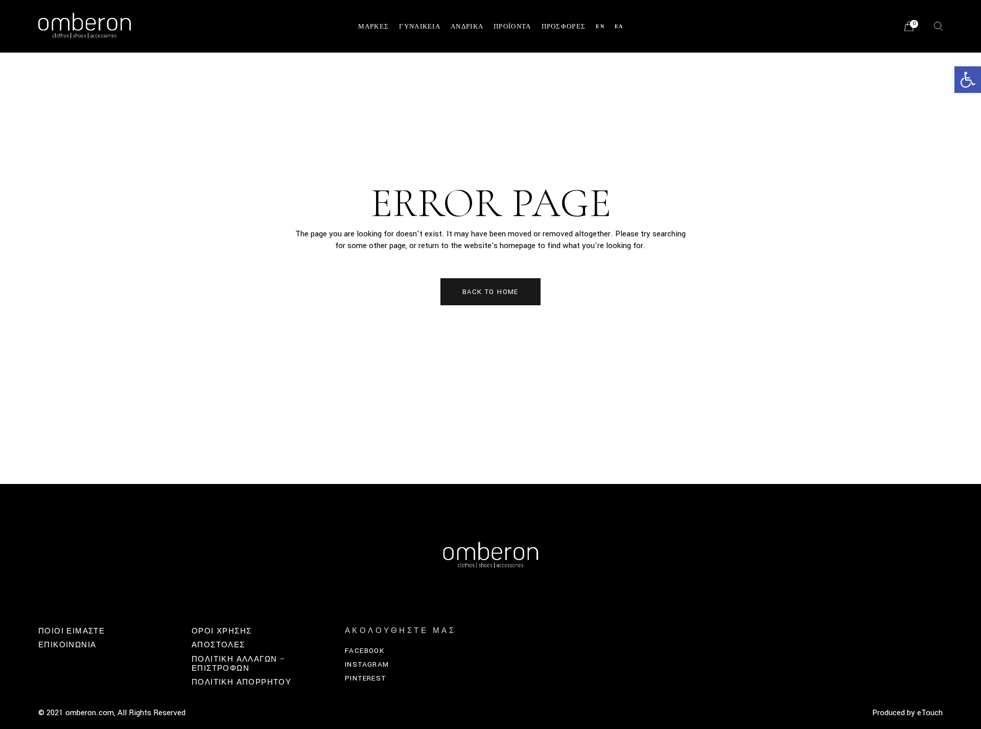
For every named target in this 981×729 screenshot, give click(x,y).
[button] (967, 79)
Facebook (364, 650)
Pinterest (365, 678)
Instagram (367, 664)
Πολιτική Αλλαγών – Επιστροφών (238, 663)
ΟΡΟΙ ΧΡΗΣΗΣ (221, 631)
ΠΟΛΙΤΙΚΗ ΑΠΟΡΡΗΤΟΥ (241, 682)
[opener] (938, 26)
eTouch (930, 712)
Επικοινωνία (67, 645)
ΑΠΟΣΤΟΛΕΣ (218, 645)
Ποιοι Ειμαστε (71, 631)
